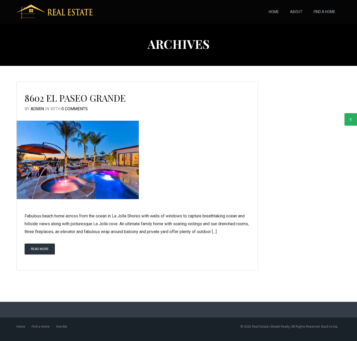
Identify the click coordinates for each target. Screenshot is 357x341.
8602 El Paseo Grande (75, 98)
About (296, 12)
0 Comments (74, 108)
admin (37, 108)
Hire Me (61, 326)
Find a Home (41, 326)
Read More (40, 249)
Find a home (324, 12)
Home (274, 12)
